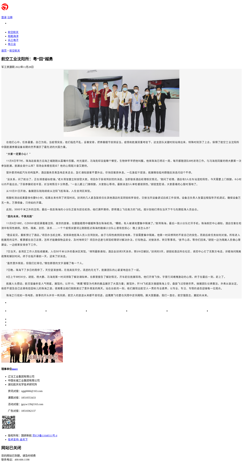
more (15, 369)
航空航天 (14, 50)
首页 (4, 50)
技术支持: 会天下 (18, 439)
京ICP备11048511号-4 (44, 435)
